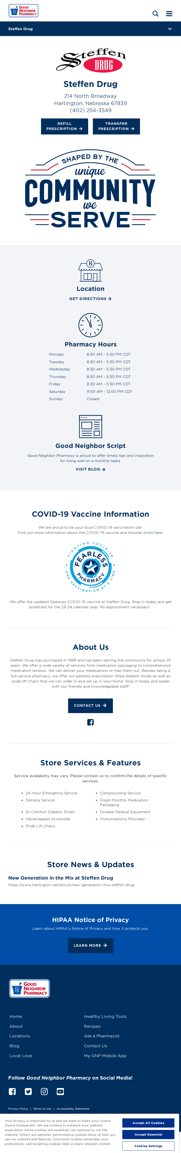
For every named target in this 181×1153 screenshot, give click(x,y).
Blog (14, 1045)
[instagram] (44, 1090)
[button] (155, 13)
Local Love (20, 1055)
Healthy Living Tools (105, 1016)
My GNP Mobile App (105, 1055)
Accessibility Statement (73, 1108)
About (16, 1025)
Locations (19, 1035)
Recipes (92, 1025)
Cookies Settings (148, 1146)
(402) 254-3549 (90, 110)
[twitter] (28, 1090)
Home (15, 1016)
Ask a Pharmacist (101, 1035)
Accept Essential (148, 1134)
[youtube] (60, 1090)
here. (158, 532)
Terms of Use (42, 1108)
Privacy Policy (18, 1108)
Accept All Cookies (148, 1123)
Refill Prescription (61, 126)
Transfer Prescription (113, 126)
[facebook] (90, 723)
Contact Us (87, 705)
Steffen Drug (20, 28)
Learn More (87, 945)
